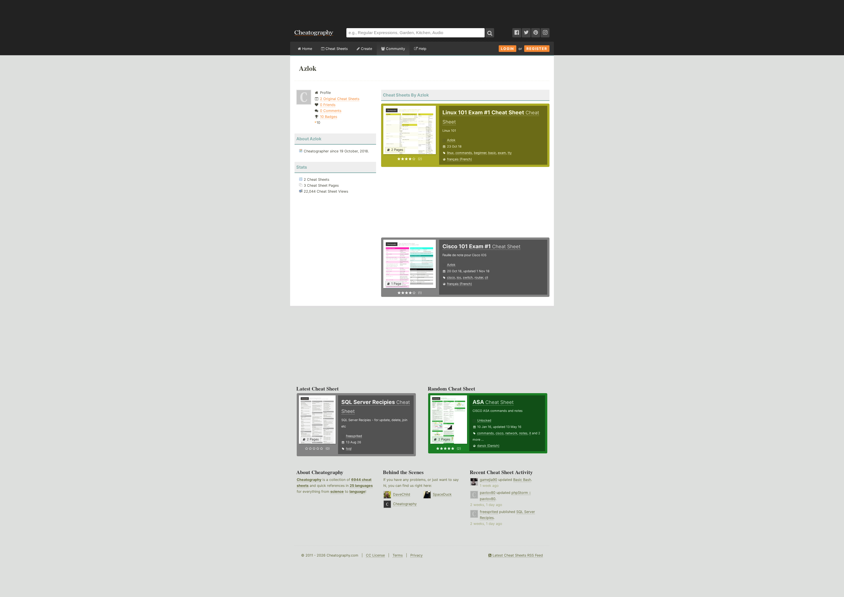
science (337, 491)
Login (507, 48)
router (479, 277)
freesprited (354, 436)
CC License (375, 555)
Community (395, 48)
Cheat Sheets (336, 48)
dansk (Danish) (488, 445)
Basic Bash (522, 479)
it (530, 433)
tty (510, 153)
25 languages (361, 485)
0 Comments (330, 110)
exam (502, 153)
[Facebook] (516, 32)
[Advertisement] (422, 12)
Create (366, 48)
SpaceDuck (442, 494)
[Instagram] (545, 32)
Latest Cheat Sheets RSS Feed (517, 555)
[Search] (489, 32)
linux (450, 153)
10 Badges (328, 116)
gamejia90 (488, 479)
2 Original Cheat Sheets (339, 99)
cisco (451, 277)
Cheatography (309, 479)
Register (536, 48)
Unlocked (484, 420)
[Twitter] (526, 32)
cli (486, 277)
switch (468, 277)
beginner (480, 153)
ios (459, 277)
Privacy (416, 555)
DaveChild (401, 494)
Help (422, 48)
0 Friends (327, 104)
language (357, 491)
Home (306, 48)
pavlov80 (487, 492)
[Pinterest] (535, 32)
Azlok (451, 140)
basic (492, 153)
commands (463, 153)
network (511, 433)
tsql (348, 448)
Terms (398, 555)
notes (523, 433)
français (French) (459, 159)
